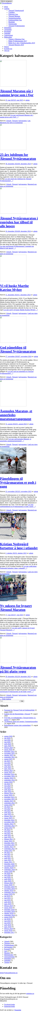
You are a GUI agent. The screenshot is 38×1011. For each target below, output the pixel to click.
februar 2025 (8, 770)
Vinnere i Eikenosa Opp (16, 39)
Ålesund (15, 121)
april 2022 (7, 835)
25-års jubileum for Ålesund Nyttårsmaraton (18, 156)
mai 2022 (7, 833)
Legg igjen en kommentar (14, 122)
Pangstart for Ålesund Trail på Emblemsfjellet (19, 710)
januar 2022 (8, 841)
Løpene (6, 9)
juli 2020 (7, 873)
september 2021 (9, 849)
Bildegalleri (8, 37)
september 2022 (9, 826)
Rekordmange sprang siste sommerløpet (17, 725)
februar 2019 (8, 906)
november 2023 (9, 799)
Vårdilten (11, 12)
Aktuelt (8, 121)
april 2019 (7, 902)
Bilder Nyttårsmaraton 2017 (17, 41)
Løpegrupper (8, 35)
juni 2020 (7, 875)
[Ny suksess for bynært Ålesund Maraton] (13, 600)
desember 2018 (9, 909)
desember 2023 (9, 797)
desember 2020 (9, 864)
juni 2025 (7, 763)
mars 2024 (7, 791)
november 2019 (9, 889)
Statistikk (7, 33)
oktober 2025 (8, 755)
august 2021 (8, 850)
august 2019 (8, 894)
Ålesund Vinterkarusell (16, 10)
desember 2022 (9, 820)
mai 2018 (7, 923)
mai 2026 (7, 742)
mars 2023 (7, 814)
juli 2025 (7, 761)
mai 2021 (7, 856)
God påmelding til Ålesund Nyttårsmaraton (18, 349)
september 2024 (9, 780)
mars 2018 (7, 927)
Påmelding (7, 28)
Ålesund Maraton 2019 (16, 45)
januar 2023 (8, 818)
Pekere (6, 47)
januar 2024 (8, 795)
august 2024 (8, 782)
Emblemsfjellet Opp (15, 20)
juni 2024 (7, 786)
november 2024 (9, 776)
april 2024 (7, 789)
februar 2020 (8, 883)
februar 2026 (8, 748)
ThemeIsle (17, 1010)
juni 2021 (7, 854)
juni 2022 (7, 831)
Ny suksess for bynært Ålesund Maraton (16, 608)
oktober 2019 (8, 890)
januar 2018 (8, 930)
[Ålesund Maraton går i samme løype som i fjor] (13, 86)
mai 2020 (7, 877)
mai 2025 (7, 765)
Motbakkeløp (8, 955)
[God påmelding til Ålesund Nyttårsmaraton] (13, 342)
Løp (29, 121)
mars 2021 (7, 860)
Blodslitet (11, 22)
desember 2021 (9, 843)
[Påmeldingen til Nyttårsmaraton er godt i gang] (13, 473)
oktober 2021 (8, 847)
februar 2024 (8, 793)
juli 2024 (7, 784)
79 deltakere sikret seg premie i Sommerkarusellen (21, 721)
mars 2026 (7, 746)
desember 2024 (9, 774)
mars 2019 (7, 904)
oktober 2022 (8, 824)
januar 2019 (8, 908)
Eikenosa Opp (13, 14)
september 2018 (9, 915)
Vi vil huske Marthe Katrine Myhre (14, 288)
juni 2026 (7, 740)
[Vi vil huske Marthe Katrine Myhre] (13, 280)
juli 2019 (7, 896)
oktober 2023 (8, 801)
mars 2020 (7, 881)
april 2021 (7, 858)
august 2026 (8, 736)
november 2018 (9, 911)
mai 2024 (7, 788)
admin (27, 100)
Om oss (6, 50)
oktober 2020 (8, 868)
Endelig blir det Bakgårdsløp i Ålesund (17, 714)
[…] (16, 116)
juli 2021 (7, 852)
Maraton (3, 122)
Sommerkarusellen (14, 18)
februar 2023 (8, 816)
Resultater (7, 31)
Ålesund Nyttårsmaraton (16, 26)
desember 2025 (9, 751)
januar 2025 (8, 772)
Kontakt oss (8, 49)
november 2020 (9, 866)
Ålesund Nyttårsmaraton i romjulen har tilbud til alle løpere (19, 222)
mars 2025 (7, 769)
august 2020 (8, 871)
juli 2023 (7, 807)
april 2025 (7, 767)
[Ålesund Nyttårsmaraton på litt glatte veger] (13, 662)
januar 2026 (8, 749)
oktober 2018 (8, 913)
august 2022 (8, 828)
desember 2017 (9, 932)
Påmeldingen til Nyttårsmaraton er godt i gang (18, 482)
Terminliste (8, 29)
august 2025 (8, 759)
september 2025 (9, 757)
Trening (6, 962)
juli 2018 (7, 919)
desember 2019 (9, 887)
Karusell (7, 949)
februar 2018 (8, 929)
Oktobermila (12, 24)
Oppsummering (9, 957)
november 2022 (9, 822)
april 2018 (7, 925)
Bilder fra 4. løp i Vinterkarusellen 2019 (21, 43)
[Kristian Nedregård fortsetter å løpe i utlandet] (13, 539)
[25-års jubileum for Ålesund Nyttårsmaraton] (13, 149)
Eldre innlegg (5, 699)
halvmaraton (22, 121)
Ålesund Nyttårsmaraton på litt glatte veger (18, 669)
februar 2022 (8, 839)
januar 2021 (8, 862)
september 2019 (9, 892)
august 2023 (8, 805)
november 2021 (9, 845)
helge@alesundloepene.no (9, 973)
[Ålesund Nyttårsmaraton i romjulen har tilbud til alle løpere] (13, 213)
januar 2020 (8, 885)
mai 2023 (7, 810)
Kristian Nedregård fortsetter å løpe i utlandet (19, 546)
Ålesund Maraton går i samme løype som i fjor (16, 93)
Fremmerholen (9, 945)
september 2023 (9, 803)
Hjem (6, 7)
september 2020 (9, 869)
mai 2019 (7, 900)
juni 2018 (7, 921)
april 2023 (7, 812)
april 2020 (7, 879)
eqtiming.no (30, 993)
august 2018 (8, 917)
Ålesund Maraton (14, 16)
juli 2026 (7, 738)
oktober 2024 (8, 778)
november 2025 (9, 753)
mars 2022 (7, 837)
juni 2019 (7, 898)
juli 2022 (7, 829)
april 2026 (7, 744)
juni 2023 (7, 809)
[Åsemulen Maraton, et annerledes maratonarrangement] (13, 406)
